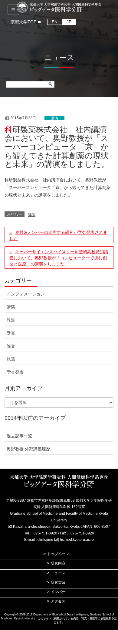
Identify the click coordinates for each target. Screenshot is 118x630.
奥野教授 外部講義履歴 (28, 448)
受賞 (11, 333)
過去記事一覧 (19, 435)
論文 (11, 346)
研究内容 (58, 563)
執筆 (11, 359)
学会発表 (15, 372)
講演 (54, 118)
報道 (11, 320)
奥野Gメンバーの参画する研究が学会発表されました (58, 235)
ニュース (58, 573)
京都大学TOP (23, 21)
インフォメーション (26, 293)
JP (69, 21)
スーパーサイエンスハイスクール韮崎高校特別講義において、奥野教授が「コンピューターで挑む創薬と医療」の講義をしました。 (58, 257)
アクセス (58, 601)
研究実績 (58, 582)
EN (54, 21)
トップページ (58, 554)
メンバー (58, 592)
